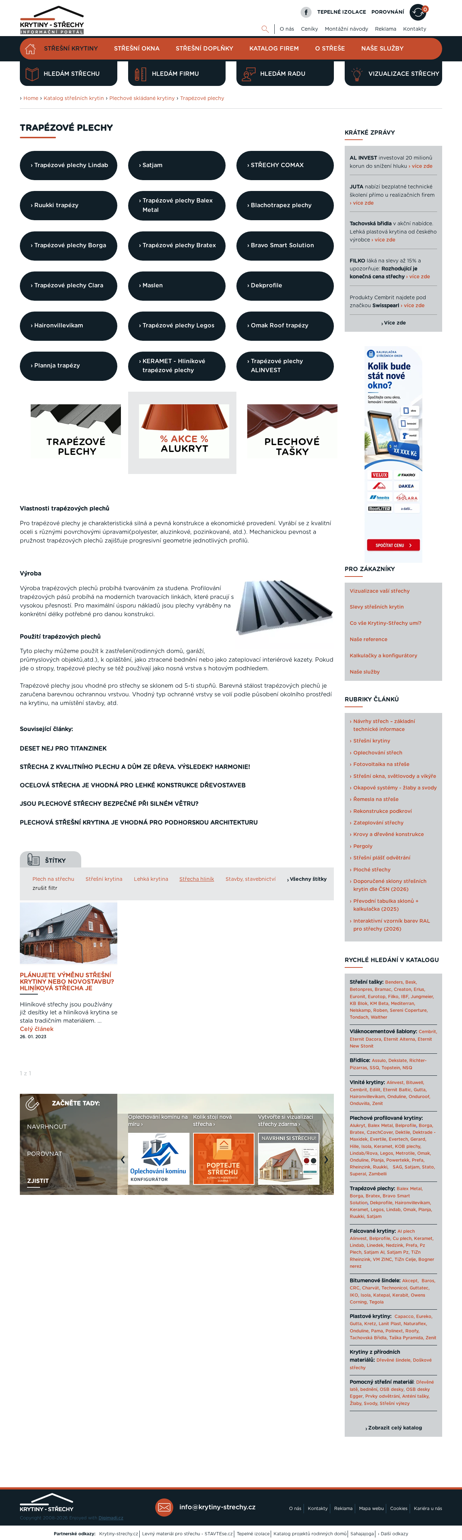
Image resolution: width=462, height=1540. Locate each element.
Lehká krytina (151, 879)
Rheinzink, (361, 1167)
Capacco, (405, 1316)
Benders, (394, 982)
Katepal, (382, 1295)
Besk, (411, 982)
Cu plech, (403, 1238)
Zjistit (38, 1181)
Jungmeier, (422, 997)
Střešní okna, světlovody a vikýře (394, 776)
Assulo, (379, 1060)
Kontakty (414, 29)
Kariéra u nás (428, 1508)
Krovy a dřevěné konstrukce (388, 834)
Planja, (378, 1160)
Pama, (377, 1331)
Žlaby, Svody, (364, 1403)
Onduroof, (419, 1097)
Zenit (377, 1103)
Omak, (424, 1153)
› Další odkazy (393, 1534)
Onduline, (397, 1097)
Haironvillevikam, (368, 1097)
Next (328, 1163)
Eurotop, (377, 997)
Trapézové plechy (202, 98)
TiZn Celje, (406, 1259)
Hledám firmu (175, 74)
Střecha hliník (196, 879)
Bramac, (383, 989)
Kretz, (370, 1324)
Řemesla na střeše (375, 799)
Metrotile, (406, 1153)
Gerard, (418, 1139)
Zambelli (378, 1174)
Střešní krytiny (71, 49)
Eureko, (424, 1316)
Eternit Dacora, (366, 1039)
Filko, (394, 997)
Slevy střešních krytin (377, 607)
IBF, (405, 997)
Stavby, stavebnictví (251, 879)
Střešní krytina (104, 879)
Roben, (380, 1010)
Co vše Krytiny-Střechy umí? (386, 623)
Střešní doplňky (204, 49)
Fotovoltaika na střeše (381, 764)
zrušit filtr (44, 888)
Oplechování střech (377, 753)
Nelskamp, (361, 1010)
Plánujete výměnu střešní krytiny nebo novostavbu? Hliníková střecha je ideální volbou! (67, 982)
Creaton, (403, 989)
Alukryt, (358, 1125)
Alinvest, (396, 1082)
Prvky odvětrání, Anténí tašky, (397, 1396)
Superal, (358, 1174)
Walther (379, 1017)
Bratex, (357, 1132)
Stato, (428, 1167)
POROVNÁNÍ (387, 12)
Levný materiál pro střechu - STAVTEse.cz (187, 1534)
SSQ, (375, 1068)
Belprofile (405, 1125)
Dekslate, (398, 1060)
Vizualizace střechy (404, 74)
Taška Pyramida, (406, 1338)
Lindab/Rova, (364, 1153)
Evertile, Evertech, (389, 1139)
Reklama (385, 29)
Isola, (366, 1146)
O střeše (330, 49)
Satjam (374, 1216)
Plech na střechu (53, 879)
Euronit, (358, 997)
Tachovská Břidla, (369, 1338)
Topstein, (391, 1068)
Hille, (355, 1146)
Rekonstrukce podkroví (382, 811)
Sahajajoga (362, 1534)
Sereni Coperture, (409, 1010)
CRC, (355, 1288)
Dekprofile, (381, 1203)
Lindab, (394, 1210)
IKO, (354, 1295)
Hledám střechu (72, 74)
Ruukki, (380, 1167)
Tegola (376, 1302)
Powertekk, (398, 1160)
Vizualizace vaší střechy (380, 591)
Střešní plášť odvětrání (381, 858)
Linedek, (375, 1245)
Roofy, (412, 1331)
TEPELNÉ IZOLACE (341, 12)
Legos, (387, 1153)
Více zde (395, 323)
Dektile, (403, 1132)
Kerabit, (400, 1295)
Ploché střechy (372, 870)
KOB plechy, (408, 1146)
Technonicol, (395, 1288)
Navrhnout (47, 1127)
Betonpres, (361, 989)
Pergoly (362, 846)
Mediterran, (403, 1003)
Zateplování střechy (378, 823)
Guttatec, (420, 1288)
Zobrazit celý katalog (395, 1428)
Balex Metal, (381, 1125)
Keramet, (382, 1146)
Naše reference (368, 639)
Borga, (426, 1125)
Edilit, (376, 1090)
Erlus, (419, 989)
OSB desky (392, 1389)
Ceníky (309, 29)
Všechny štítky (308, 879)
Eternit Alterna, (400, 1039)
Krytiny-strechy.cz (118, 1534)
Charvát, (371, 1288)
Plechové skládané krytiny (142, 98)
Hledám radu (282, 74)
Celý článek (36, 1029)
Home (30, 98)
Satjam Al (374, 1252)
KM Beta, (379, 1003)
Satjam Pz (398, 1252)
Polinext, (394, 1331)
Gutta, (420, 1090)
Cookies (398, 1508)
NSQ (407, 1068)
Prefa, (418, 1160)
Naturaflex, (415, 1324)
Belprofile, (380, 1238)
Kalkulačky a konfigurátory (383, 655)
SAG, (398, 1167)
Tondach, (359, 1017)
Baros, (428, 1281)
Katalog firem (274, 49)
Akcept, (410, 1281)
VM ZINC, (383, 1259)
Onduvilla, (360, 1103)
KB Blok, (359, 1003)
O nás (287, 29)
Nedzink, (395, 1245)
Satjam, (412, 1167)
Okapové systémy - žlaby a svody (395, 788)
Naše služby (382, 49)
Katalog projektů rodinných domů (310, 1534)
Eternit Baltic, (397, 1090)
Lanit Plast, (390, 1324)
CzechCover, (380, 1132)
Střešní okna (137, 49)
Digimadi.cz (111, 1518)
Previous (124, 1163)
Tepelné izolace (253, 1534)
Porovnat (44, 1154)
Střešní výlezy (395, 1403)
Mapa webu (371, 1508)
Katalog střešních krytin (74, 98)
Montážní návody (346, 29)
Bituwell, (415, 1082)
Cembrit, (428, 1032)
